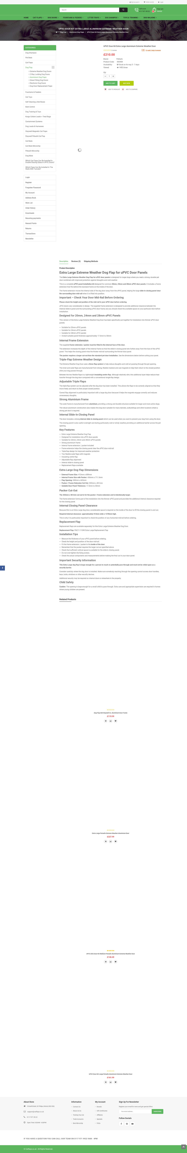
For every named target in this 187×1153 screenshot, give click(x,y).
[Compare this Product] (111, 721)
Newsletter (29, 239)
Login (161, 2)
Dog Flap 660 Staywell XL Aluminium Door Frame (110, 713)
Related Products (67, 599)
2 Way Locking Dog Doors (40, 74)
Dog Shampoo (30, 53)
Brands (99, 1107)
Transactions (30, 234)
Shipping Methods (91, 261)
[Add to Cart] (106, 721)
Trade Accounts (78, 1119)
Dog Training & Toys (33, 112)
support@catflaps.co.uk (35, 1112)
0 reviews (114, 50)
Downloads (29, 213)
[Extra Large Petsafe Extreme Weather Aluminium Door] (110, 776)
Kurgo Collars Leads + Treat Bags (38, 117)
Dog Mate (29, 156)
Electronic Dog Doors (38, 83)
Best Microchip (78, 1123)
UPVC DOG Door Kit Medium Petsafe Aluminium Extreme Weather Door (110, 954)
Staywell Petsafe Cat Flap (35, 136)
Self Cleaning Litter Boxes (35, 102)
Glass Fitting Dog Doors (39, 80)
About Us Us (77, 1111)
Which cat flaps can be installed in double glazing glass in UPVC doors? (39, 161)
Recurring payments (33, 218)
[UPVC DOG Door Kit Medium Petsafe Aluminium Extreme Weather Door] (110, 897)
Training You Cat (78, 1115)
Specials (99, 1119)
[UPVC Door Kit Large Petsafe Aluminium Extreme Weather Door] (110, 1017)
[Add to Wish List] (116, 721)
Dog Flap (63, 32)
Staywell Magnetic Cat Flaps (36, 131)
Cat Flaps (29, 63)
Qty (104, 72)
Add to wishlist (114, 89)
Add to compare (131, 89)
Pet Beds (28, 58)
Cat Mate (28, 141)
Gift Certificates (102, 1111)
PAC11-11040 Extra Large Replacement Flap (91, 530)
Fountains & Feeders (33, 92)
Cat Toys (28, 97)
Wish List (28, 203)
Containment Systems (33, 121)
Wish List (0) (150, 2)
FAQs (98, 1123)
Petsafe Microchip (32, 151)
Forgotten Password (33, 188)
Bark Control (30, 107)
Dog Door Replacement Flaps (41, 86)
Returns (28, 228)
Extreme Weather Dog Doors (40, 71)
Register (28, 182)
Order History (30, 208)
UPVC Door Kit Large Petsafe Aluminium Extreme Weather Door (110, 1074)
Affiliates (100, 1115)
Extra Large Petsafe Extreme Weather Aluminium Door (110, 833)
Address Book (30, 198)
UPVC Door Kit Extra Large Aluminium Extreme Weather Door (108, 32)
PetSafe (119, 59)
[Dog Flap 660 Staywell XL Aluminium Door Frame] (110, 656)
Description (63, 261)
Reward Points (30, 223)
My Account (30, 193)
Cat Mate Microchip (32, 146)
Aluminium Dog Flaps (76, 32)
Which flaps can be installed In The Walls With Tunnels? (39, 168)
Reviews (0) (76, 261)
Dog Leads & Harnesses (34, 126)
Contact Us (76, 1107)
